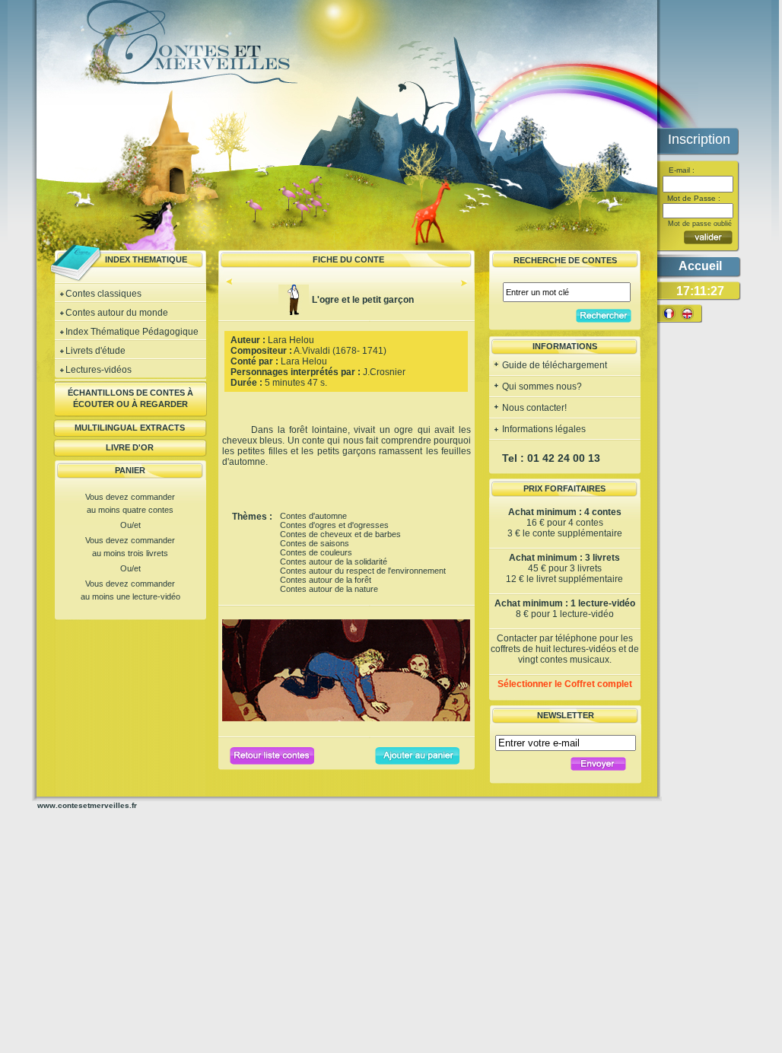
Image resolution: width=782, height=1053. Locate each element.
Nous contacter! (533, 407)
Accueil (700, 265)
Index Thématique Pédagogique (132, 331)
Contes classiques (103, 293)
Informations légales (543, 429)
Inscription (699, 139)
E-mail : (680, 170)
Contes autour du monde (116, 312)
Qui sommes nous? (541, 386)
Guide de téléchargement (553, 365)
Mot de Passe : (692, 198)
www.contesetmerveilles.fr (87, 805)
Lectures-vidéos (98, 369)
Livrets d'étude (95, 350)
